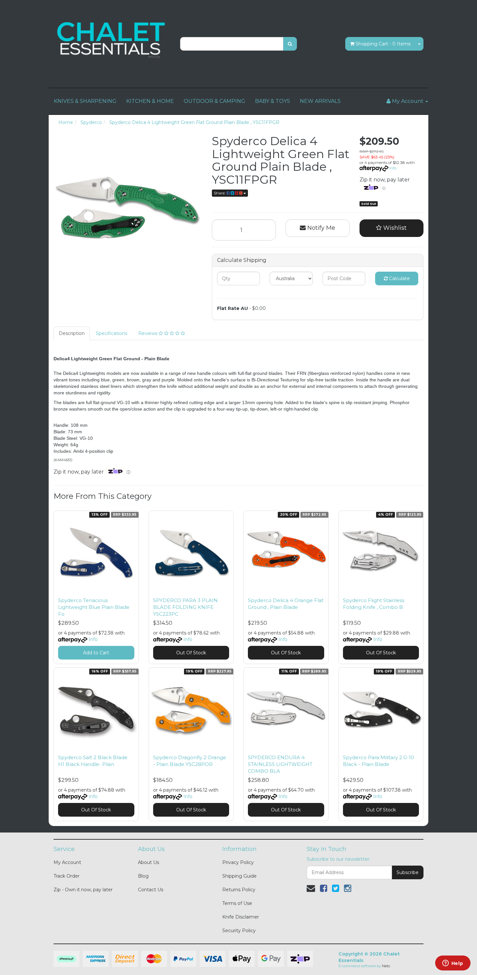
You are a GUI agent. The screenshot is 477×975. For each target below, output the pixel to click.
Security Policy (239, 930)
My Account (67, 862)
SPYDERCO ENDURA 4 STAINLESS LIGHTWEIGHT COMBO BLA (280, 764)
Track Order (67, 876)
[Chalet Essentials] (112, 40)
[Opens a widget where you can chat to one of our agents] (453, 964)
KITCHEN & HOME (150, 101)
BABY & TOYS (272, 101)
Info (393, 168)
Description (72, 333)
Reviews (148, 333)
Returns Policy (238, 890)
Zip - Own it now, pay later (83, 890)
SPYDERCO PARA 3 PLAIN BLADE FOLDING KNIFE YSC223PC (185, 607)
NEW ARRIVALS (320, 101)
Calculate (399, 278)
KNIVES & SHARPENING (85, 101)
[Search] (290, 44)
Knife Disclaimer (240, 917)
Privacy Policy (238, 862)
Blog (143, 876)
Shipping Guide (239, 876)
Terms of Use (237, 903)
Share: (220, 193)
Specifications (111, 333)
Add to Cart (96, 653)
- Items (383, 44)
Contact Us (150, 890)
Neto (386, 966)
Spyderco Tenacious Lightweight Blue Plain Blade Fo (93, 607)
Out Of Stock (191, 653)
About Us (148, 862)
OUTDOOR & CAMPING (214, 101)
